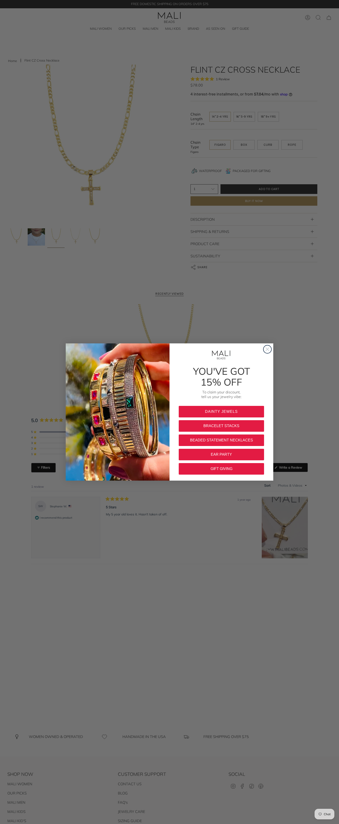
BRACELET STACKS (221, 426)
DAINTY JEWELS (221, 411)
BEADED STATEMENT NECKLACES (221, 440)
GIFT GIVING (221, 469)
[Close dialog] (267, 349)
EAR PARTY (221, 454)
